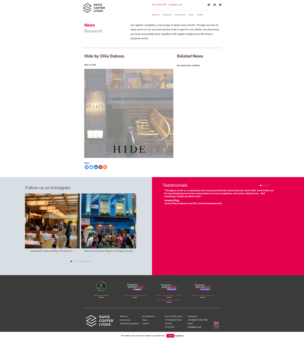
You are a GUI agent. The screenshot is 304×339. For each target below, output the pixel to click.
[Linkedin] (96, 167)
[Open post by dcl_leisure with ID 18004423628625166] (52, 221)
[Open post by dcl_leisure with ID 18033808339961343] (108, 221)
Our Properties (148, 316)
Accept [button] (170, 336)
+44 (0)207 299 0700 (197, 320)
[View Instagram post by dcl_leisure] (77, 245)
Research (93, 31)
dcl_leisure (51, 196)
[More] (105, 167)
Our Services (180, 15)
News (191, 15)
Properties (167, 15)
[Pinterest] (100, 167)
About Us (155, 15)
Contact (200, 15)
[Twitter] (91, 167)
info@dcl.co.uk (175, 4)
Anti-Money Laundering (129, 324)
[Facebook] (87, 167)
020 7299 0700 (159, 4)
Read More (179, 336)
